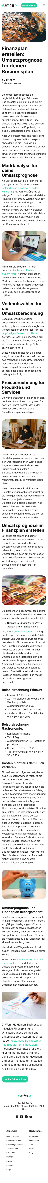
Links (31, 1148)
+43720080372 (24, 1102)
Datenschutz (34, 1140)
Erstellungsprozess (14, 1144)
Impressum (34, 1136)
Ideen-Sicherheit (13, 1140)
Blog (31, 1152)
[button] (44, 5)
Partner (9, 1157)
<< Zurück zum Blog (15, 1079)
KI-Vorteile (10, 1152)
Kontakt (9, 1165)
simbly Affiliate (12, 1136)
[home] (9, 5)
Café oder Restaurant (24, 631)
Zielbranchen (12, 1148)
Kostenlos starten (29, 5)
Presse (9, 1161)
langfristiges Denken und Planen (20, 333)
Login (8, 1169)
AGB (31, 1144)
